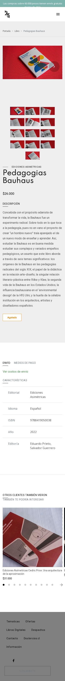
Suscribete (27, 671)
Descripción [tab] (11, 203)
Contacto (12, 638)
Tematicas (13, 621)
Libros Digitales (16, 629)
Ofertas (30, 621)
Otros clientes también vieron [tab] (25, 495)
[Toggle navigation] (58, 14)
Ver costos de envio (15, 371)
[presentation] (10, 66)
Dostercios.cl (32, 638)
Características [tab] (15, 380)
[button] (3, 584)
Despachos (38, 629)
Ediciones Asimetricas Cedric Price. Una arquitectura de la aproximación (32, 572)
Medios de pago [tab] (25, 362)
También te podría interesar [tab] (23, 499)
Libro (17, 31)
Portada (6, 31)
